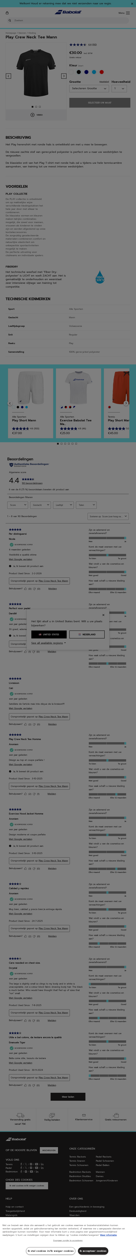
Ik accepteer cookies (93, 1251)
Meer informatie (108, 1235)
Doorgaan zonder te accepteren (68, 1240)
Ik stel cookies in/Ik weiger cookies (50, 1251)
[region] (68, 1238)
